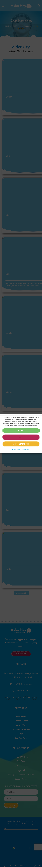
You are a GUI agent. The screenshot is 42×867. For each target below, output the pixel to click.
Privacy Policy (25, 449)
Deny (21, 437)
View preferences (21, 444)
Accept (21, 430)
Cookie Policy (16, 449)
